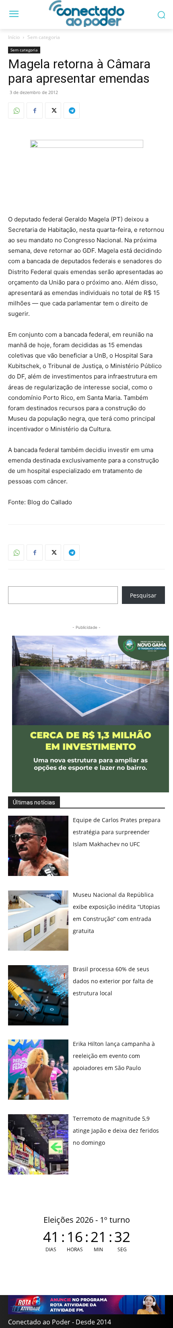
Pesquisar (143, 595)
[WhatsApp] (16, 110)
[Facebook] (35, 110)
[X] (53, 110)
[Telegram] (72, 110)
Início (14, 37)
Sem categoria (43, 37)
